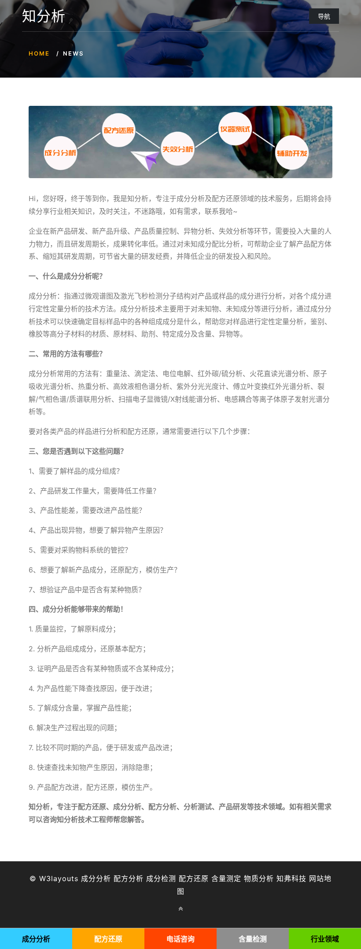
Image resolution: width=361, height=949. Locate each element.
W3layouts (58, 878)
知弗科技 (291, 878)
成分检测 (161, 878)
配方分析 (129, 878)
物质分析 (259, 878)
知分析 (44, 16)
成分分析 (96, 878)
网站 (316, 878)
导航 (324, 16)
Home (39, 53)
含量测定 (226, 878)
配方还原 (194, 878)
